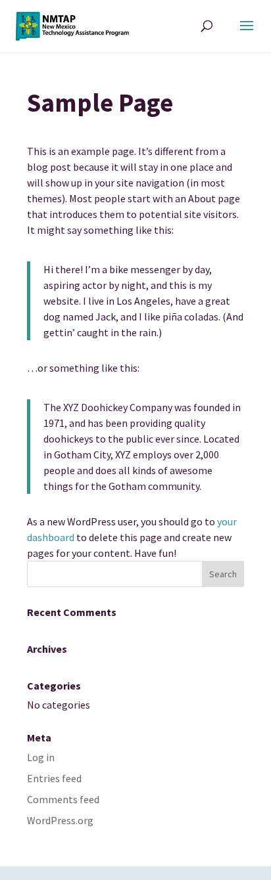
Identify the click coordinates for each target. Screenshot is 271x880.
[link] (72, 25)
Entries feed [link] (54, 778)
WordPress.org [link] (60, 820)
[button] (246, 34)
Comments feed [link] (63, 799)
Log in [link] (41, 757)
